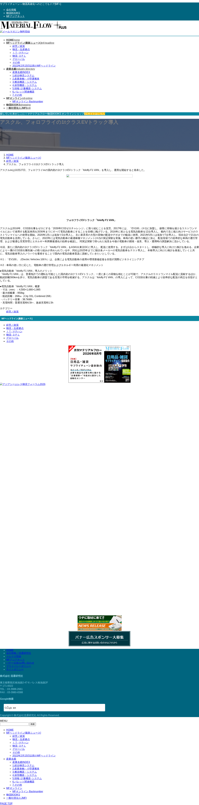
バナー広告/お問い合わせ (20, 663)
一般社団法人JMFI (16, 798)
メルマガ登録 (13, 656)
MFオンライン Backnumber (27, 101)
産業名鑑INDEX (21, 72)
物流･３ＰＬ (19, 56)
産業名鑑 (11, 759)
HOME (10, 650)
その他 (16, 62)
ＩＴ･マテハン (20, 52)
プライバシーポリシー (18, 666)
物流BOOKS (13, 13)
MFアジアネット (15, 16)
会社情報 (11, 9)
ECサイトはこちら (94, 113)
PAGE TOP (6, 803)
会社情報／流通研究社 (18, 653)
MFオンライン (14, 788)
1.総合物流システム (23, 75)
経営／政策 (18, 46)
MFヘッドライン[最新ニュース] (23, 732)
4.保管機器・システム (24, 85)
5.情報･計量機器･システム (27, 88)
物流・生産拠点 (21, 49)
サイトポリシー (15, 669)
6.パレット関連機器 (23, 91)
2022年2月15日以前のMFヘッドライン (34, 65)
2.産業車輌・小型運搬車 (25, 78)
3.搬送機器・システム (24, 82)
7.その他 (17, 95)
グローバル (18, 59)
